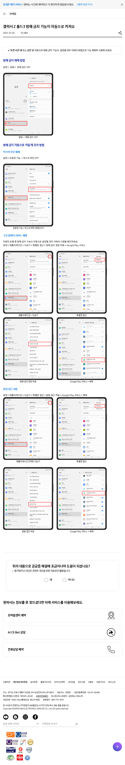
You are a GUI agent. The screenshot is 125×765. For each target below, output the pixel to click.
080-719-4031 (57, 700)
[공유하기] (120, 33)
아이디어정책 (59, 682)
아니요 (71, 579)
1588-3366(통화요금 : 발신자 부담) (25, 700)
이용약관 (6, 682)
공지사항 (81, 682)
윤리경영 (33, 682)
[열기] (117, 746)
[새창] (10, 734)
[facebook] (35, 717)
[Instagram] (25, 717)
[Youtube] (6, 717)
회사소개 (111, 682)
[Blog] (15, 717)
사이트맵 (71, 682)
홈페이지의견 (46, 682)
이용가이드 (100, 682)
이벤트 (90, 682)
